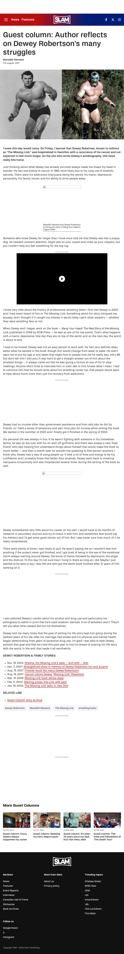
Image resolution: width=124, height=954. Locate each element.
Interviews (9, 895)
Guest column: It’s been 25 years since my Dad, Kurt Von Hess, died (77, 837)
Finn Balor (90, 913)
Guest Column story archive (24, 700)
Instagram (8, 937)
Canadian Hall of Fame (15, 899)
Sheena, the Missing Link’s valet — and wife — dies (56, 663)
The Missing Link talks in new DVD (46, 685)
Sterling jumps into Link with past (45, 682)
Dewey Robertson (15, 708)
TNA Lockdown (93, 909)
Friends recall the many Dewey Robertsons (52, 670)
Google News (10, 928)
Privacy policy (51, 886)
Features (28, 19)
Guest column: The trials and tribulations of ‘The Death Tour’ (107, 837)
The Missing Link (64, 708)
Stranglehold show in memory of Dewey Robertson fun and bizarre (66, 666)
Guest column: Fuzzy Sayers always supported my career (15, 837)
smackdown (92, 899)
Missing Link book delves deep (44, 678)
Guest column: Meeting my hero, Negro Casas (46, 835)
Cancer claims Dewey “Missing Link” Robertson (54, 674)
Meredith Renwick (13, 59)
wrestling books (87, 708)
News (15, 19)
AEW (87, 890)
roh (86, 895)
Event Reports (11, 890)
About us (49, 881)
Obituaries (9, 904)
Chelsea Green (93, 881)
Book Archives (11, 909)
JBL (87, 904)
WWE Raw (90, 886)
